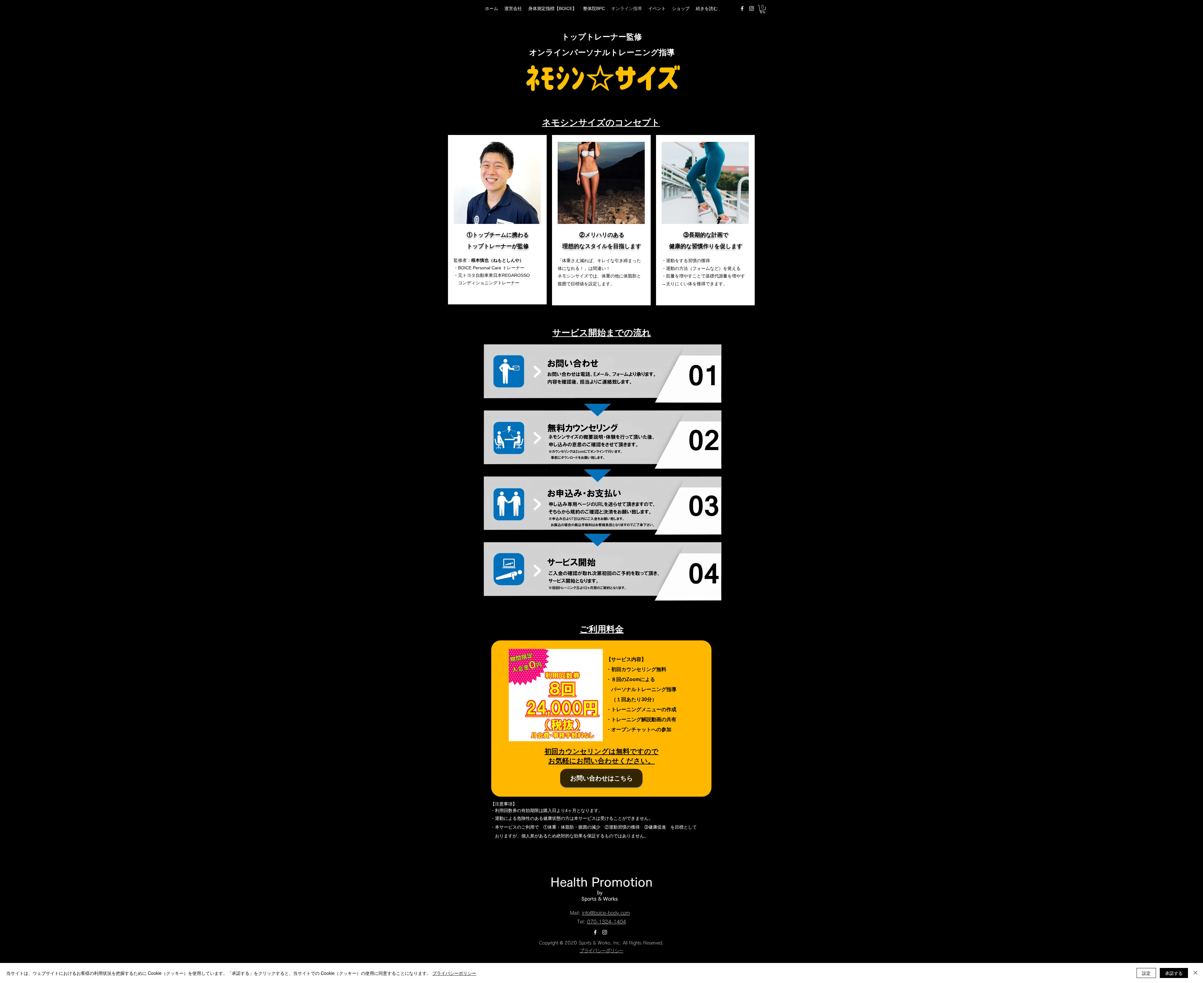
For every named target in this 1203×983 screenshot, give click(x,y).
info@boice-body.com (606, 913)
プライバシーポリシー (603, 951)
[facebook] (742, 8)
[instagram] (751, 8)
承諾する (1174, 973)
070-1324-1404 (606, 921)
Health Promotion (601, 882)
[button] (762, 9)
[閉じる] (1195, 973)
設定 (1146, 973)
